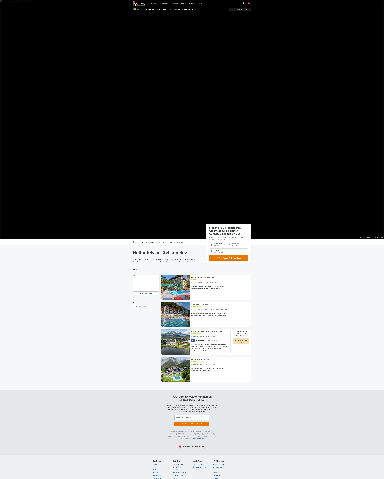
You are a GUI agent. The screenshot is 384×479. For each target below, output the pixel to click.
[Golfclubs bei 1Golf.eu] (139, 3)
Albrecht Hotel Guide (146, 9)
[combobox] (240, 9)
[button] (146, 285)
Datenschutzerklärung (198, 438)
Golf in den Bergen (142, 306)
